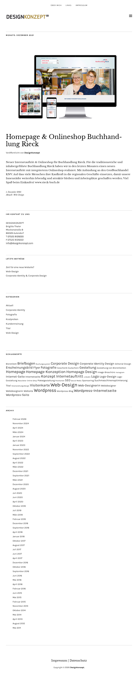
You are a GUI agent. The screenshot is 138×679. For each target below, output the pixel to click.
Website (28, 390)
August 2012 (19, 623)
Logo (95, 376)
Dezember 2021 (20, 471)
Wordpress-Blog (65, 391)
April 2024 (18, 427)
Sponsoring (88, 380)
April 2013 (18, 619)
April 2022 (18, 462)
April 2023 (18, 440)
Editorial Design (123, 364)
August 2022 (19, 458)
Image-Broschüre (106, 372)
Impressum (81, 5)
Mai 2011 (17, 628)
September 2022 (21, 454)
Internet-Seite (15, 376)
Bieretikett (11, 364)
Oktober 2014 (19, 610)
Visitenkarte (40, 385)
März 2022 (18, 467)
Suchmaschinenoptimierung (110, 380)
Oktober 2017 (19, 541)
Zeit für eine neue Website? (20, 267)
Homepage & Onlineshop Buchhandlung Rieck (64, 140)
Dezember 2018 (20, 523)
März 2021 (18, 480)
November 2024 (21, 423)
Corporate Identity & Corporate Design (26, 275)
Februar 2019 (19, 519)
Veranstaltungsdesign (20, 386)
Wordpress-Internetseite (95, 390)
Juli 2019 (17, 510)
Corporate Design (65, 363)
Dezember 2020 (21, 484)
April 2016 (17, 584)
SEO (67, 380)
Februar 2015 (19, 601)
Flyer (36, 367)
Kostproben (12, 319)
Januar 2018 (19, 536)
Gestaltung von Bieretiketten (111, 368)
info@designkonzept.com (19, 243)
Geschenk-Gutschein (68, 368)
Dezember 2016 (20, 562)
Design (109, 363)
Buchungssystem (43, 364)
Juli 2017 (17, 549)
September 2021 (21, 475)
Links (69, 5)
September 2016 (21, 571)
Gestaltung (87, 367)
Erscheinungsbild (19, 367)
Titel (8, 328)
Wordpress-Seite (17, 395)
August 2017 (19, 545)
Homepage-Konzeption (46, 371)
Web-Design (19, 195)
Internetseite (32, 376)
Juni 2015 (17, 593)
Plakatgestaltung (46, 380)
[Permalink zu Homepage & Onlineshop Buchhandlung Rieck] (69, 126)
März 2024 (18, 432)
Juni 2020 (18, 497)
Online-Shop (32, 381)
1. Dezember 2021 (13, 192)
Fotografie (11, 314)
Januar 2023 (19, 445)
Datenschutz (78, 660)
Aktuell (9, 195)
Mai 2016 (17, 580)
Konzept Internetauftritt (62, 376)
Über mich (56, 5)
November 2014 (20, 606)
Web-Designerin (89, 385)
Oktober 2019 (19, 506)
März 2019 (18, 514)
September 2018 (21, 527)
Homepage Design (81, 372)
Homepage (15, 371)
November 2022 (21, 449)
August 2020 (19, 488)
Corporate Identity (15, 310)
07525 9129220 (16, 236)
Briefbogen (26, 363)
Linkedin (87, 377)
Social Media (76, 381)
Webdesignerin (14, 390)
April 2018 (18, 532)
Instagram (120, 372)
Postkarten (59, 381)
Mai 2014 (17, 614)
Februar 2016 (19, 588)
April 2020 (18, 501)
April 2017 (17, 558)
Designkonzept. (77, 667)
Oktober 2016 (19, 567)
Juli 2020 (17, 493)
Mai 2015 (17, 597)
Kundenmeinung (14, 323)
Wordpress (45, 390)
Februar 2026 (19, 419)
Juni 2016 (17, 575)
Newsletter (22, 381)
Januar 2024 (19, 436)
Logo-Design (108, 376)
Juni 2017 (17, 553)
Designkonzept (32, 152)
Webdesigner (108, 385)
